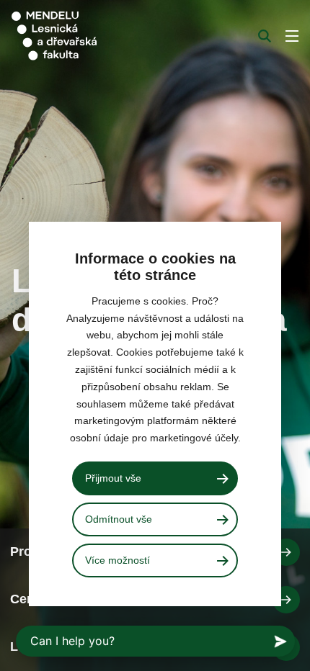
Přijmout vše (113, 478)
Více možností (117, 560)
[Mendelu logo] (84, 36)
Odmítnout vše (118, 519)
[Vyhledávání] (264, 36)
